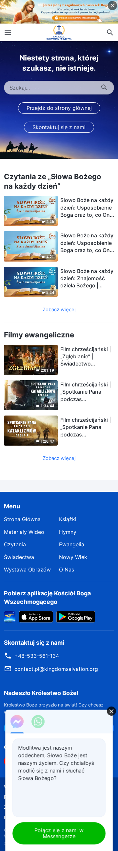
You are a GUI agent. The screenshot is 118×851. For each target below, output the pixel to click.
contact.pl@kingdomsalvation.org (56, 669)
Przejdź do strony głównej (59, 108)
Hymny (67, 532)
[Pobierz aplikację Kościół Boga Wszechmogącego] (9, 616)
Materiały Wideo (24, 532)
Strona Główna (22, 519)
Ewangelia (71, 544)
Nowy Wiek (73, 557)
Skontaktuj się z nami (59, 127)
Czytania (15, 544)
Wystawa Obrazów (27, 569)
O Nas (66, 569)
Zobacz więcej (59, 309)
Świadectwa (19, 557)
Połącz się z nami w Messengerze (59, 833)
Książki (67, 519)
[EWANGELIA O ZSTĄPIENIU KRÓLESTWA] (59, 32)
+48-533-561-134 (36, 656)
